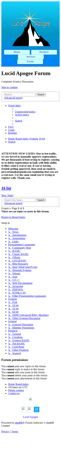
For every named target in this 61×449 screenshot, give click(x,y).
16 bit (6, 188)
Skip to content (9, 87)
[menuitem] (25, 111)
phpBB (19, 422)
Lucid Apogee (30, 417)
